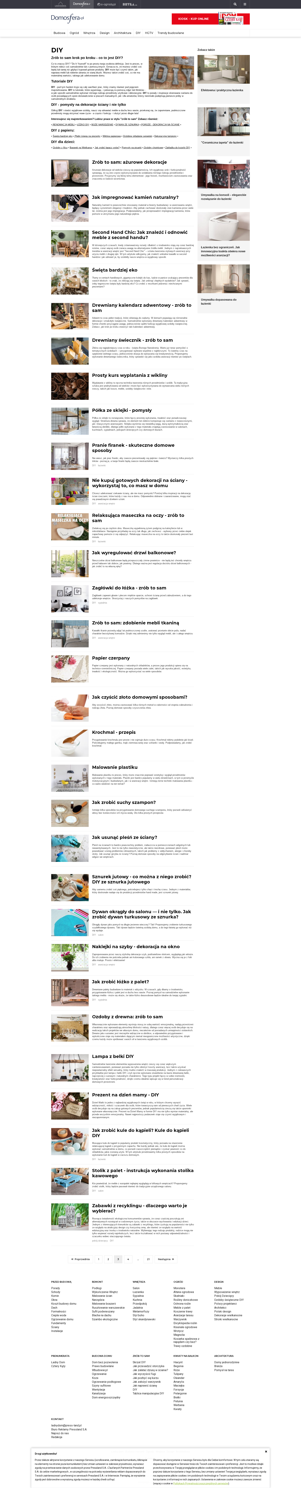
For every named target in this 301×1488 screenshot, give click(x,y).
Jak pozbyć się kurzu (146, 1378)
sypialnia (102, 602)
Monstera (179, 1288)
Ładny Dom (58, 1362)
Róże (176, 1370)
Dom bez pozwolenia (105, 1362)
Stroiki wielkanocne (226, 1319)
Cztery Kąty (58, 1366)
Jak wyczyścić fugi (144, 1374)
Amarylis (178, 1381)
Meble (218, 1288)
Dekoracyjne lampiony (165, 136)
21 (148, 1259)
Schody (55, 1292)
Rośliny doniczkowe (185, 1299)
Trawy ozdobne (182, 1346)
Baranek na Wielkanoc (81, 147)
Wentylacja (98, 1389)
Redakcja (56, 1437)
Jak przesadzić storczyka (148, 1366)
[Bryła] (130, 4)
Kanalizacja (99, 1393)
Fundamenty (58, 1323)
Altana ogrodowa (183, 1292)
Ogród (74, 33)
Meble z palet (181, 1307)
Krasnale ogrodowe (185, 1327)
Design (105, 33)
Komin (55, 1295)
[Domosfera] (82, 4)
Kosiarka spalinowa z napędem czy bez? (186, 1340)
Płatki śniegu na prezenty (87, 136)
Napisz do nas (60, 1433)
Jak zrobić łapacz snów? (107, 147)
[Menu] (245, 4)
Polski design (222, 1311)
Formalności (58, 1311)
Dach (54, 1307)
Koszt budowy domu (63, 1303)
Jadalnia (138, 1307)
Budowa (59, 33)
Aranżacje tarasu (183, 1315)
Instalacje (57, 1331)
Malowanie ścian (102, 1295)
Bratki (176, 1397)
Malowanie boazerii (104, 1303)
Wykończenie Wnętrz (105, 1292)
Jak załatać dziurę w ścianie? (150, 1370)
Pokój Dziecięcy (224, 1295)
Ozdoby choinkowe (153, 147)
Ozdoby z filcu (60, 147)
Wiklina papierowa (112, 136)
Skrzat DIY (139, 1362)
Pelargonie (180, 1393)
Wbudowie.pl (100, 1370)
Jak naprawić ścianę (145, 1385)
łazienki (102, 465)
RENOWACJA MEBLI (63, 124)
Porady (55, 1288)
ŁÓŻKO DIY (83, 124)
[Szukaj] (235, 4)
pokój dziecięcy (100, 1240)
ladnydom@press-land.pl (66, 1425)
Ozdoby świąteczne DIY (229, 1299)
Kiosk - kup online (193, 19)
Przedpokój (140, 1303)
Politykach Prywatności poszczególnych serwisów (200, 1483)
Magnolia (179, 1334)
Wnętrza (89, 33)
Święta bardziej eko (62, 136)
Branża (218, 1366)
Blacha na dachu (101, 1315)
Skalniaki (178, 1295)
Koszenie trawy (182, 1311)
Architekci (220, 1307)
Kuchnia (137, 1299)
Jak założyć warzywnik (147, 1381)
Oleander (178, 1378)
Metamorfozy (141, 1311)
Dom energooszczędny (106, 1397)
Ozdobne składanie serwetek (137, 136)
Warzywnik (180, 1319)
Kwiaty (177, 1409)
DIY (138, 33)
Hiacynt (178, 1362)
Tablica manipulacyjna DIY (148, 1393)
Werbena (178, 1405)
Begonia (178, 1366)
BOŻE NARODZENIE (102, 124)
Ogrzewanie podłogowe (106, 1381)
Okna (54, 1299)
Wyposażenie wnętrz (227, 1292)
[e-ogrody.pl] (106, 4)
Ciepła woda (58, 1315)
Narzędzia (98, 1299)
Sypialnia (138, 1295)
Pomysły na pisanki (132, 147)
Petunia (178, 1401)
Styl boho (138, 1315)
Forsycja (178, 1389)
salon (100, 935)
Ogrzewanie (99, 1374)
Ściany (55, 1327)
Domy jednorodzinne (226, 1362)
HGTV (149, 33)
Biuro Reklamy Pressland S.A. (69, 1429)
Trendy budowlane (170, 33)
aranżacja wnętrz (106, 503)
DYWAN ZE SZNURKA (127, 124)
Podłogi (97, 1288)
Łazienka (138, 1292)
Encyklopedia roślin (185, 1323)
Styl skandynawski (144, 1319)
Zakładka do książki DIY (177, 147)
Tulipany (178, 1374)
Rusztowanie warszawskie (108, 1307)
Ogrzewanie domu (62, 1319)
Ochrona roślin (182, 1303)
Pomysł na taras (224, 1370)
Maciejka (178, 1385)
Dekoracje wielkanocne (228, 1315)
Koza (95, 1378)
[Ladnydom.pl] (60, 4)
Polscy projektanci (225, 1303)
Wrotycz (178, 1331)
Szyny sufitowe (101, 1385)
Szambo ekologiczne (105, 1319)
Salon (136, 1288)
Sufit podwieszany (103, 1311)
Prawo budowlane (103, 1366)
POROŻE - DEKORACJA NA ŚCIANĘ (160, 124)
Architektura (122, 33)
